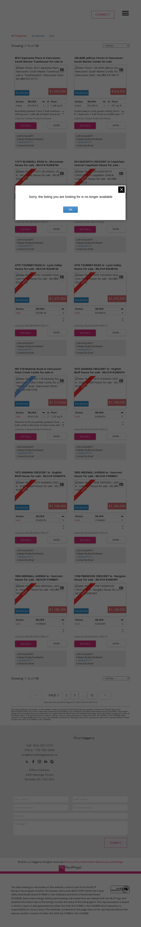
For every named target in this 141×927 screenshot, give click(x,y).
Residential (38, 35)
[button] (102, 14)
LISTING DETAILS (26, 125)
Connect (102, 14)
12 (92, 695)
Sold (51, 35)
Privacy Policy (73, 862)
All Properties (19, 35)
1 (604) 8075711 (25, 142)
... (83, 695)
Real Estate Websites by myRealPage (102, 862)
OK (70, 209)
